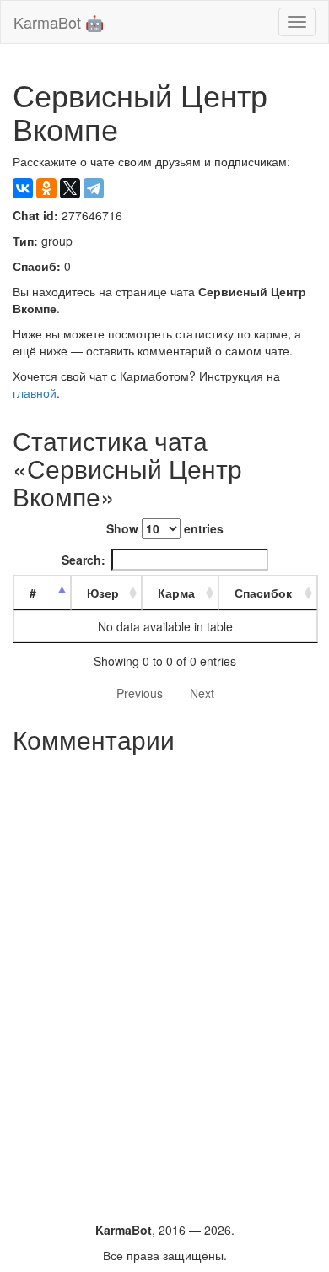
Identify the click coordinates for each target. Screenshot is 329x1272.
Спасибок (263, 592)
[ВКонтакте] (23, 188)
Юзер (103, 592)
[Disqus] (164, 972)
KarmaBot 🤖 (58, 22)
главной (35, 392)
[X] (70, 188)
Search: (83, 559)
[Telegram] (94, 188)
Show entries (165, 528)
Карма (176, 592)
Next (202, 693)
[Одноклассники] (46, 188)
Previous (139, 693)
